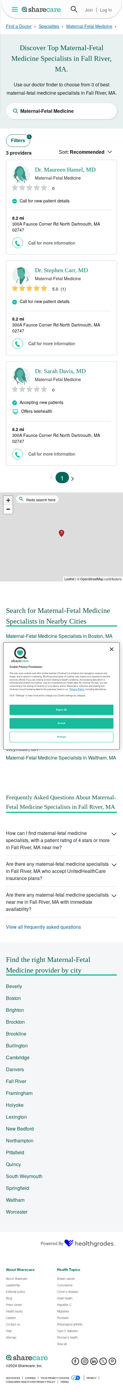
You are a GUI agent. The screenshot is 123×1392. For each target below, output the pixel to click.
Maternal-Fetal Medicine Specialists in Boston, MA (59, 635)
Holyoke (15, 1104)
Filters (20, 139)
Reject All (61, 709)
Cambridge (18, 1057)
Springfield (17, 1188)
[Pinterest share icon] (112, 1363)
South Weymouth (24, 1176)
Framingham (19, 1093)
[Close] (111, 649)
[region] (61, 696)
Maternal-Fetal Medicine (89, 26)
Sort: (81, 152)
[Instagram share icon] (84, 1363)
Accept (61, 723)
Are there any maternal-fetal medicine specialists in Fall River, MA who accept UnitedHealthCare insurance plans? (57, 871)
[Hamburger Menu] (16, 9)
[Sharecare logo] (61, 1357)
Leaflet (69, 578)
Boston (13, 998)
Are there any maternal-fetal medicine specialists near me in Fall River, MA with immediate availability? (57, 901)
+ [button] (8, 500)
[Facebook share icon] (75, 1363)
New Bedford (20, 1128)
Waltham (15, 1199)
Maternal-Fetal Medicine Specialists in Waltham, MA (61, 757)
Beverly (14, 986)
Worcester (16, 1211)
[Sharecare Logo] (41, 9)
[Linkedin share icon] (94, 1363)
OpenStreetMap (91, 578)
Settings (61, 736)
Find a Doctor (19, 26)
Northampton (19, 1140)
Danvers (15, 1069)
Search (74, 9)
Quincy (13, 1164)
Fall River (16, 1081)
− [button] (8, 509)
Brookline (16, 1033)
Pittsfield (15, 1152)
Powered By (52, 1243)
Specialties (49, 26)
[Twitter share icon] (103, 1363)
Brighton (15, 1009)
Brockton (15, 1021)
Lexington (16, 1116)
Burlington (17, 1045)
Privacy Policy (77, 689)
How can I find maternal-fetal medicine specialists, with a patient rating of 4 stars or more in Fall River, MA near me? (58, 840)
